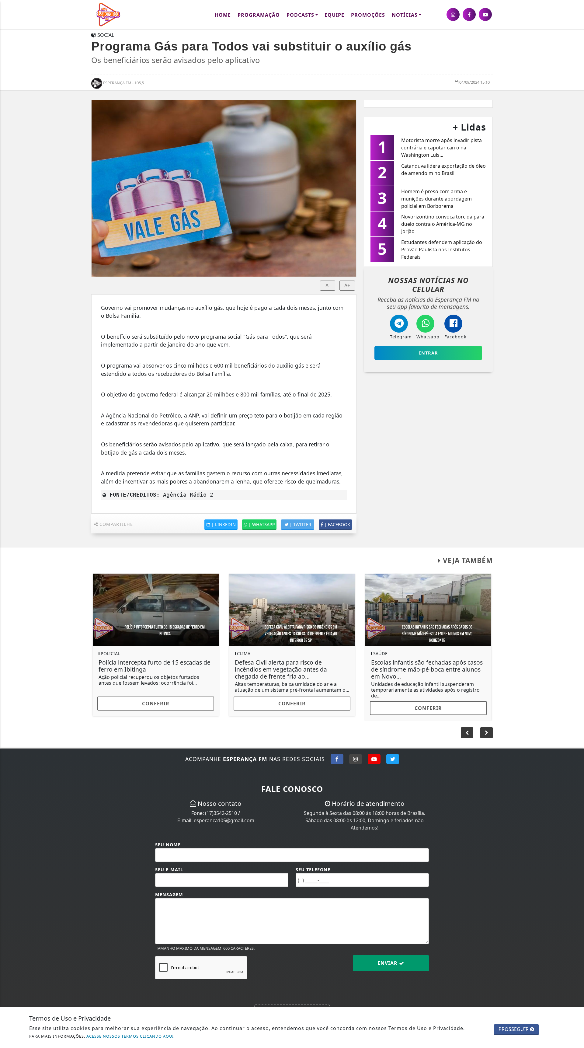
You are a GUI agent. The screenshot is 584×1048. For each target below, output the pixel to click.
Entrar (428, 353)
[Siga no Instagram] (355, 759)
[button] (486, 732)
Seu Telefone (313, 869)
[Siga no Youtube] (374, 759)
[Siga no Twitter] (392, 759)
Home (223, 15)
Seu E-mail (169, 869)
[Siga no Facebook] (337, 759)
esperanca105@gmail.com (224, 820)
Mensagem (169, 894)
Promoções (368, 15)
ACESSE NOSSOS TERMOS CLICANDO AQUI (130, 1036)
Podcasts (300, 15)
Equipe (334, 15)
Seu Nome (168, 844)
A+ (347, 285)
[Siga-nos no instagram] (453, 14)
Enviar (388, 963)
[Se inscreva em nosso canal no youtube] (485, 14)
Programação (259, 15)
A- (327, 285)
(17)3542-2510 (221, 813)
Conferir (155, 703)
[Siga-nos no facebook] (469, 14)
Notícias (405, 15)
